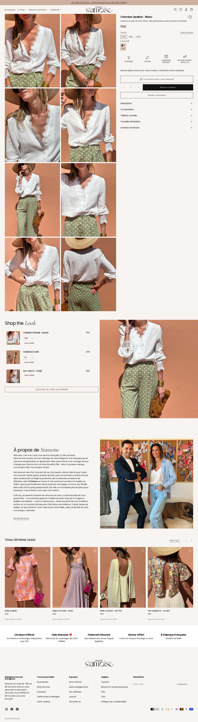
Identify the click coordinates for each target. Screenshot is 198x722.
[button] (175, 9)
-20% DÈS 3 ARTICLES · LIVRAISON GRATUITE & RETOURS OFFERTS (99, 3)
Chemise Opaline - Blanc (36, 332)
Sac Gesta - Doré (32, 371)
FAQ (103, 691)
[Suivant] (191, 540)
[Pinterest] (17, 709)
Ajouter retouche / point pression (158, 79)
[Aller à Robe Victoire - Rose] (75, 577)
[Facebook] (11, 709)
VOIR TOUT (174, 540)
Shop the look (43, 687)
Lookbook (55, 10)
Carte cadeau (43, 701)
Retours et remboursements (114, 687)
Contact (105, 682)
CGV (103, 696)
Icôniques (41, 691)
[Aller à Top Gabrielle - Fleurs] (170, 577)
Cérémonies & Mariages (48, 696)
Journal (72, 696)
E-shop (21, 10)
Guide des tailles (187, 32)
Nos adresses (75, 691)
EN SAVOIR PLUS (21, 518)
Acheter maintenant (157, 95)
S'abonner (182, 684)
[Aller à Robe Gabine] (27, 577)
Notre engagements (78, 687)
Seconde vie (75, 701)
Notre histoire (75, 682)
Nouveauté (10, 10)
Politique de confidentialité (113, 701)
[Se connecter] (186, 9)
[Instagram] (6, 709)
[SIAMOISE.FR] (99, 663)
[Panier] (191, 9)
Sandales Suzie (31, 351)
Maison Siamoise (37, 10)
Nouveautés (42, 682)
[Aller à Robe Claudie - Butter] (123, 577)
